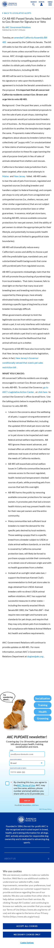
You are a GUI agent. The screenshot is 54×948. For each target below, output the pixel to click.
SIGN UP (27, 800)
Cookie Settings (27, 942)
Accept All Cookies (27, 926)
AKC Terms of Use (26, 785)
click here (42, 392)
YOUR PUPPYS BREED (16, 759)
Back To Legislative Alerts (17, 13)
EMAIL (11, 750)
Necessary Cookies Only (27, 934)
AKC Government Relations (18, 27)
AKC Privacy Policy (45, 809)
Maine (5, 176)
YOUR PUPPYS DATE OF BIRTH (18, 768)
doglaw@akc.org (35, 656)
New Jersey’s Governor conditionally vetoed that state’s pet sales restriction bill (22, 363)
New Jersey (19, 176)
